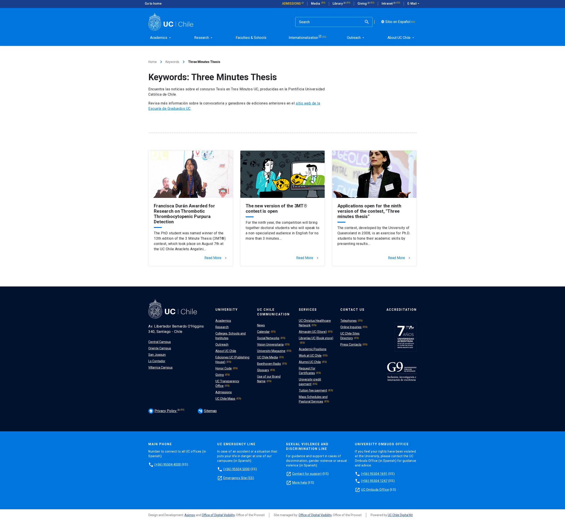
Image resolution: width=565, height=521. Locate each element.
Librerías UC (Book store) (316, 338)
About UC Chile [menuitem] (401, 38)
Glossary (263, 370)
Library (338, 3)
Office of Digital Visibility (218, 515)
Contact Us (352, 309)
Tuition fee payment (313, 390)
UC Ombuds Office (375, 489)
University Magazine (271, 351)
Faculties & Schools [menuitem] (251, 38)
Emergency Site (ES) (238, 478)
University (226, 309)
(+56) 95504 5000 (236, 469)
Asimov (190, 515)
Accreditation (401, 309)
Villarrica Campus (160, 367)
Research (222, 327)
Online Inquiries (351, 327)
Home (152, 62)
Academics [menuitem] (161, 38)
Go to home (153, 3)
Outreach (221, 344)
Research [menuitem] (203, 38)
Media (316, 3)
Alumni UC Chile (310, 362)
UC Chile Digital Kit (400, 515)
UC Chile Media (267, 357)
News (261, 325)
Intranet (387, 3)
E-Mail (413, 3)
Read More (216, 258)
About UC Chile (225, 351)
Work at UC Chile (310, 355)
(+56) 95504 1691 (374, 474)
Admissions (291, 3)
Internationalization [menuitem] (303, 38)
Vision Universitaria (270, 344)
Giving (362, 3)
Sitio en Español (395, 22)
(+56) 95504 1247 (374, 480)
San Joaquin (157, 354)
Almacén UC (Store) (313, 331)
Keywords (172, 62)
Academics (223, 320)
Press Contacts (351, 344)
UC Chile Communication (273, 312)
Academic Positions (312, 349)
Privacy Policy (163, 411)
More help (299, 482)
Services (308, 309)
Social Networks (268, 338)
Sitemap (208, 411)
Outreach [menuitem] (356, 38)
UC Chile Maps (225, 398)
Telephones (348, 320)
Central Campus (159, 342)
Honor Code (223, 368)
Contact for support (307, 474)
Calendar (263, 331)
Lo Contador (156, 361)
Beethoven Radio (269, 364)
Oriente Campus (159, 348)
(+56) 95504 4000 (167, 464)
